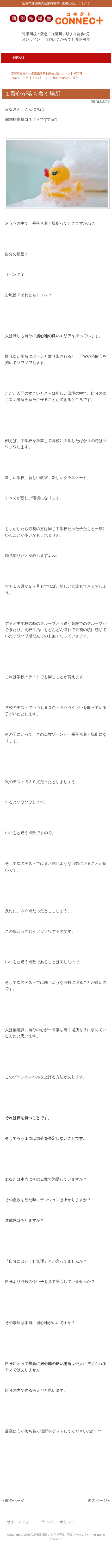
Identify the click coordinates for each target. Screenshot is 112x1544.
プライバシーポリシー (56, 1522)
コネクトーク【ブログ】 (27, 78)
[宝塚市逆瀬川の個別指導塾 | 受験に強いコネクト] (56, 24)
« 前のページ (13, 1501)
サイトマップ (18, 1522)
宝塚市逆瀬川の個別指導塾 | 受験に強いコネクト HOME (46, 73)
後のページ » (99, 1501)
